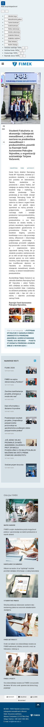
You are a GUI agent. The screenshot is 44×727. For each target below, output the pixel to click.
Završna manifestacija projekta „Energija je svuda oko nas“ (14, 393)
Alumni (34, 697)
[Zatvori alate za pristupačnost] (6, 11)
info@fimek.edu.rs (15, 721)
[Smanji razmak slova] (21, 56)
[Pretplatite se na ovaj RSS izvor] (35, 361)
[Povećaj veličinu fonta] (24, 50)
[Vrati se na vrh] (38, 705)
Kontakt (22, 700)
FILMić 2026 (10, 368)
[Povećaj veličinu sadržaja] (26, 47)
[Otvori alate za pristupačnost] (3, 3)
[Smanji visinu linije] (19, 53)
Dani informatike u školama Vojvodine (12, 407)
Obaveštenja (14, 168)
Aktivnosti (30, 168)
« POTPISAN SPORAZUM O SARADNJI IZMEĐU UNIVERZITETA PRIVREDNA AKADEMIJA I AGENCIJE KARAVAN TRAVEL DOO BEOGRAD (21, 336)
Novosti (11, 697)
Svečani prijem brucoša (14, 465)
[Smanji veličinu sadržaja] (23, 47)
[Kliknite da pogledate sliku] (20, 74)
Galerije (23, 697)
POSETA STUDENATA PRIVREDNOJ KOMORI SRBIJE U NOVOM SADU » (21, 343)
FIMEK (22, 168)
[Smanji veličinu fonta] (20, 50)
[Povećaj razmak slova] (24, 56)
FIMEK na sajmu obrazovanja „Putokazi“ (14, 380)
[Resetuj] (3, 11)
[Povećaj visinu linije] (22, 53)
